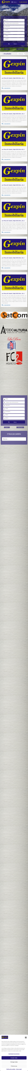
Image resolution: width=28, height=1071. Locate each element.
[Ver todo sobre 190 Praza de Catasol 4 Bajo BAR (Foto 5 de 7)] (14, 289)
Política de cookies (10, 1069)
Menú (15, 2)
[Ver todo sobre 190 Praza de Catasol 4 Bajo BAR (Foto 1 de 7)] (14, 253)
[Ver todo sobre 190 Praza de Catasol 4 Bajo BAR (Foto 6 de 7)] (14, 144)
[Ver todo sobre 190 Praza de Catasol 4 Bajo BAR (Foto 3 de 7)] (14, 73)
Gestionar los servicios (14, 1053)
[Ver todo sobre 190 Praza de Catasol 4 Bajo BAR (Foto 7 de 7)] (14, 109)
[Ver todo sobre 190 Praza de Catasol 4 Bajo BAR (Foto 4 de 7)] (14, 216)
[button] (26, 1037)
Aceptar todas (14, 1057)
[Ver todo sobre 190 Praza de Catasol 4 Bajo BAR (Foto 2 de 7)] (14, 180)
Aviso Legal (19, 1069)
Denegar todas (14, 1062)
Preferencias (14, 1066)
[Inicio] (6, 2)
